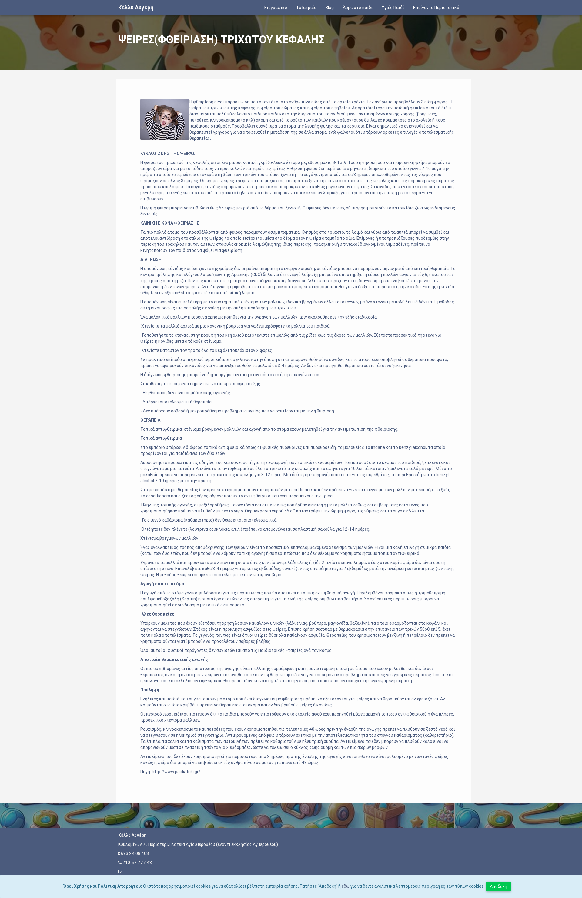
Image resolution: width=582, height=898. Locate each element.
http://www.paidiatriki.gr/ (176, 771)
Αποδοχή (498, 886)
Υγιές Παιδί (393, 7)
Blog (330, 7)
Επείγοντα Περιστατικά (436, 7)
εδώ (346, 886)
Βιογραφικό (275, 7)
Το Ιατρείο (306, 7)
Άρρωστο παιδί (358, 7)
